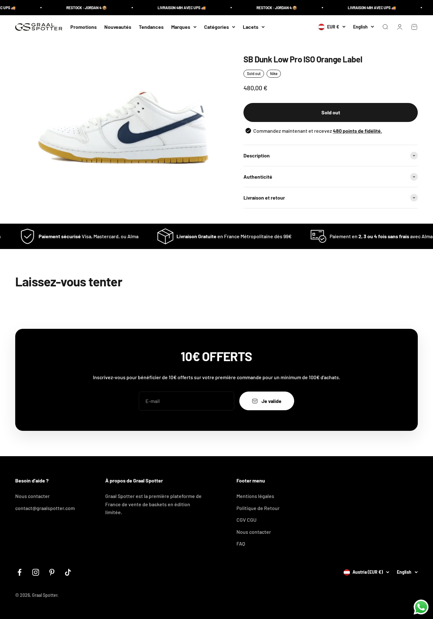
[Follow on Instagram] (35, 572)
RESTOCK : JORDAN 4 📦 (80, 7)
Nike (273, 73)
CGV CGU (246, 520)
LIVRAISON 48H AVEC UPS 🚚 (175, 7)
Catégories (216, 27)
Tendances (151, 27)
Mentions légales (255, 496)
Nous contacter (32, 496)
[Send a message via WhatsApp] (421, 607)
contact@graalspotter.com (45, 508)
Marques (180, 27)
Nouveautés (117, 27)
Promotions (83, 27)
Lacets (250, 27)
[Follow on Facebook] (19, 572)
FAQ (240, 543)
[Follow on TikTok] (68, 572)
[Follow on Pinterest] (52, 572)
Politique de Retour (258, 508)
